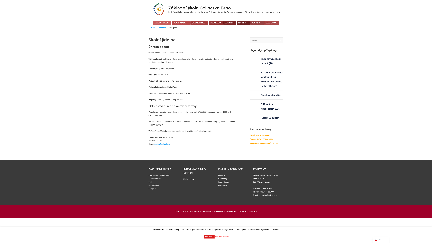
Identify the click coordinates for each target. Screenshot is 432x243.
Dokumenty (222, 179)
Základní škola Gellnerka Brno (199, 8)
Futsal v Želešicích (270, 118)
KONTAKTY (256, 23)
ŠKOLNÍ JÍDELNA (198, 23)
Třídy (150, 182)
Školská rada (153, 185)
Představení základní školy (159, 175)
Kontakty (221, 175)
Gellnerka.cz (272, 23)
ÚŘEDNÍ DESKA (215, 23)
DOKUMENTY (230, 23)
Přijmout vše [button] (209, 237)
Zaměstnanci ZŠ (154, 179)
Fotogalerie (153, 189)
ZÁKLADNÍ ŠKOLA (161, 23)
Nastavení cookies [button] (222, 237)
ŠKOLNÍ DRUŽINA (180, 23)
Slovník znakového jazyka (260, 135)
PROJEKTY (242, 23)
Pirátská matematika (271, 95)
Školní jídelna (188, 179)
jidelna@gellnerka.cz (162, 144)
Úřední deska (223, 182)
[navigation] (381, 240)
